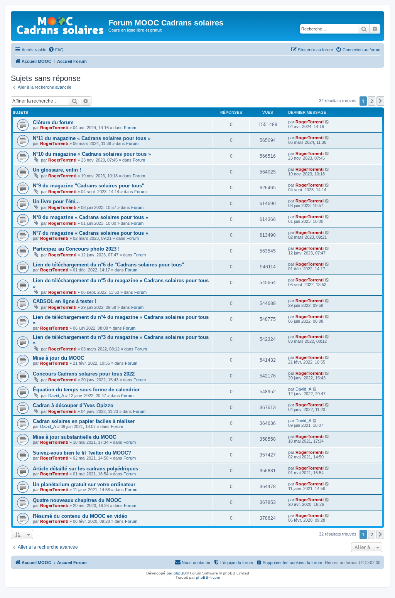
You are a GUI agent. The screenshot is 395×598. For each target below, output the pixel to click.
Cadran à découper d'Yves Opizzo (73, 405)
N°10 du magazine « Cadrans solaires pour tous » (92, 154)
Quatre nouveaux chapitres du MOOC (77, 500)
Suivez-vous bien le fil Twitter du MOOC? (82, 453)
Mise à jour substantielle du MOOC (74, 437)
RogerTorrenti (54, 127)
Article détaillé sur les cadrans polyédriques (85, 469)
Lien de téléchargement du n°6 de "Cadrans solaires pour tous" (108, 265)
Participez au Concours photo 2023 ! (76, 249)
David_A (56, 395)
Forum (130, 127)
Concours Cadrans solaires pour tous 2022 (84, 374)
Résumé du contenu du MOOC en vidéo (80, 516)
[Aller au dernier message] (327, 122)
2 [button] (371, 101)
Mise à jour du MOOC (58, 358)
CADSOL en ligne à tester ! (64, 301)
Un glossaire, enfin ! (57, 170)
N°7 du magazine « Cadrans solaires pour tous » (90, 233)
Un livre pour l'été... (56, 201)
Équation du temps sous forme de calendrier (86, 389)
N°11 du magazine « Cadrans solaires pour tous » (91, 138)
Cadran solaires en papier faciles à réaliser (84, 421)
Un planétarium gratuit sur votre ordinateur (84, 484)
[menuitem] (56, 49)
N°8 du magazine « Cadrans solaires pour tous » (90, 217)
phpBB (180, 573)
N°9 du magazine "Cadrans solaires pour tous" (88, 186)
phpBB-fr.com (208, 577)
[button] (380, 101)
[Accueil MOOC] (60, 24)
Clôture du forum (53, 122)
